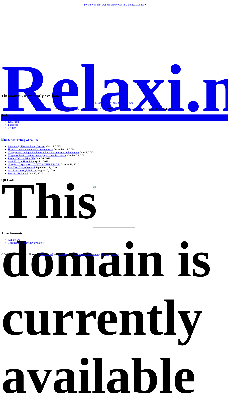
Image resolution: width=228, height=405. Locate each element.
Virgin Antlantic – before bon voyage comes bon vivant (37, 155)
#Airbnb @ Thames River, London (26, 146)
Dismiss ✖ (141, 4)
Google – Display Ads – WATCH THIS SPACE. (34, 164)
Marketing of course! (25, 140)
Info (131, 102)
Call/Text (123, 102)
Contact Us (14, 239)
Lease (114, 102)
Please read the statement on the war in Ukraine (109, 4)
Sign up (115, 254)
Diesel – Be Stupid (18, 173)
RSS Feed (13, 121)
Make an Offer (103, 102)
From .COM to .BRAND (21, 158)
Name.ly (62, 254)
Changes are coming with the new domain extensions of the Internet (43, 152)
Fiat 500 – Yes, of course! (21, 167)
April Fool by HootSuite (21, 161)
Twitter (12, 127)
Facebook (13, 124)
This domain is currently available (26, 242)
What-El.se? (46, 254)
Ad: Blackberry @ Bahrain (22, 170)
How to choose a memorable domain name (30, 149)
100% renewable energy (87, 254)
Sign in (105, 254)
